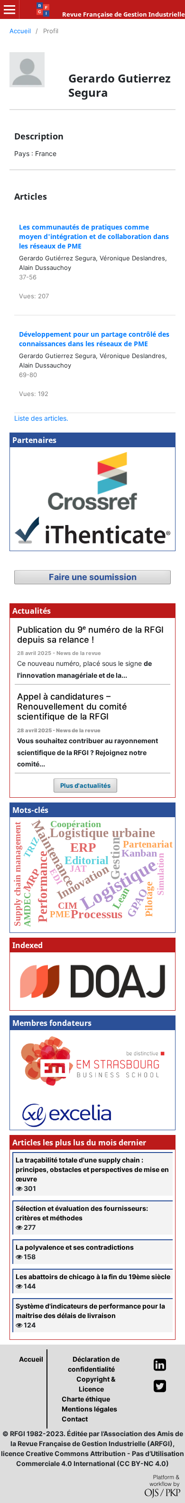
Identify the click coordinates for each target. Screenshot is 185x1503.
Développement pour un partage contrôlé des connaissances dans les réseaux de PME (94, 339)
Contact (75, 1419)
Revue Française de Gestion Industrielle (123, 14)
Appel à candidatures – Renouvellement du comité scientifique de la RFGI (72, 706)
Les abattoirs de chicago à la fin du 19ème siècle (93, 1276)
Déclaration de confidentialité (94, 1364)
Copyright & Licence (95, 1384)
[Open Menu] (9, 9)
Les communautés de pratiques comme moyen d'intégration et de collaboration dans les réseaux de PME (94, 236)
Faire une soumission (93, 577)
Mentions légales (89, 1409)
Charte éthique (86, 1399)
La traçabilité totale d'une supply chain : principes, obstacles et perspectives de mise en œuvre (92, 1169)
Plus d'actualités (85, 785)
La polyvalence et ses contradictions (75, 1247)
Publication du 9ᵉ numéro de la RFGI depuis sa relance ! (90, 635)
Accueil (20, 31)
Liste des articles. (41, 418)
